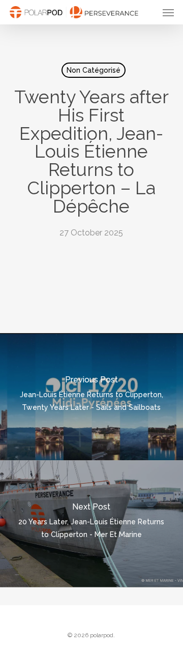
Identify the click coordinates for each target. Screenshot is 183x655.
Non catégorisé (93, 70)
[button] (168, 12)
